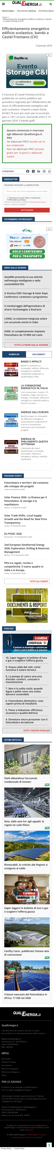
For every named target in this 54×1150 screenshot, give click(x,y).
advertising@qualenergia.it (20, 1090)
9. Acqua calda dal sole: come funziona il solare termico (23, 668)
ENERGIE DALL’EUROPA (35, 412)
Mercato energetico (10, 1068)
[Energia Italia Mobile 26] (27, 244)
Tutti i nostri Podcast (36, 730)
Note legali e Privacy (36, 1134)
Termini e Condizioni (33, 1137)
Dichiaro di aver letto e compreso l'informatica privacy (23, 198)
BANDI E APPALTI (31, 361)
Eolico (4, 1075)
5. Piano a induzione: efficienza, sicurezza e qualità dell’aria (24, 711)
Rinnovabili (8, 11)
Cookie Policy (17, 1137)
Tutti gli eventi (39, 581)
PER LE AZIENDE (11, 1081)
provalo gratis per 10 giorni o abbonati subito (25, 152)
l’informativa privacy (37, 202)
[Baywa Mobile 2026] (27, 70)
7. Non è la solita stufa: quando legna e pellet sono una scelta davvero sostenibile (24, 691)
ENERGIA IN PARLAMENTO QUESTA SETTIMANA (34, 442)
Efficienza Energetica (11, 1072)
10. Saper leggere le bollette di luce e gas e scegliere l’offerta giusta (26, 659)
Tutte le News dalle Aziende (31, 344)
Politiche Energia (26, 11)
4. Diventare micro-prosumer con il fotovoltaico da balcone (26, 721)
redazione (29, 1130)
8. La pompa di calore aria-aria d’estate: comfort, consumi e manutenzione (24, 679)
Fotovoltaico (7, 1065)
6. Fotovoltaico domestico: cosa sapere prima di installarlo (24, 702)
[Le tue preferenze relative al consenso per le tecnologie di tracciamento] (49, 1145)
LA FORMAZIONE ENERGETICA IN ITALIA (34, 386)
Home (4, 17)
